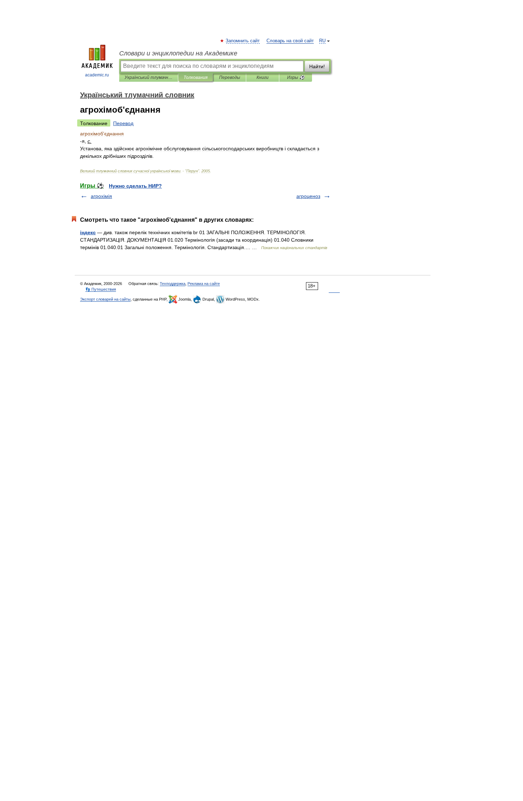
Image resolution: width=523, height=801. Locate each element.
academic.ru (97, 74)
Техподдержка (172, 283)
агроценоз (308, 196)
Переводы (229, 77)
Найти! (317, 66)
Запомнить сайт (243, 40)
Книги (263, 77)
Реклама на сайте (203, 283)
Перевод (123, 123)
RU (322, 40)
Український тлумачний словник (149, 77)
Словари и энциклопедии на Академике (178, 53)
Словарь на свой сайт (290, 40)
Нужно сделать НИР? (135, 186)
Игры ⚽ (296, 77)
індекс (88, 232)
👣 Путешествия (100, 289)
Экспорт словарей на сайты (105, 299)
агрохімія (101, 196)
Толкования (195, 77)
